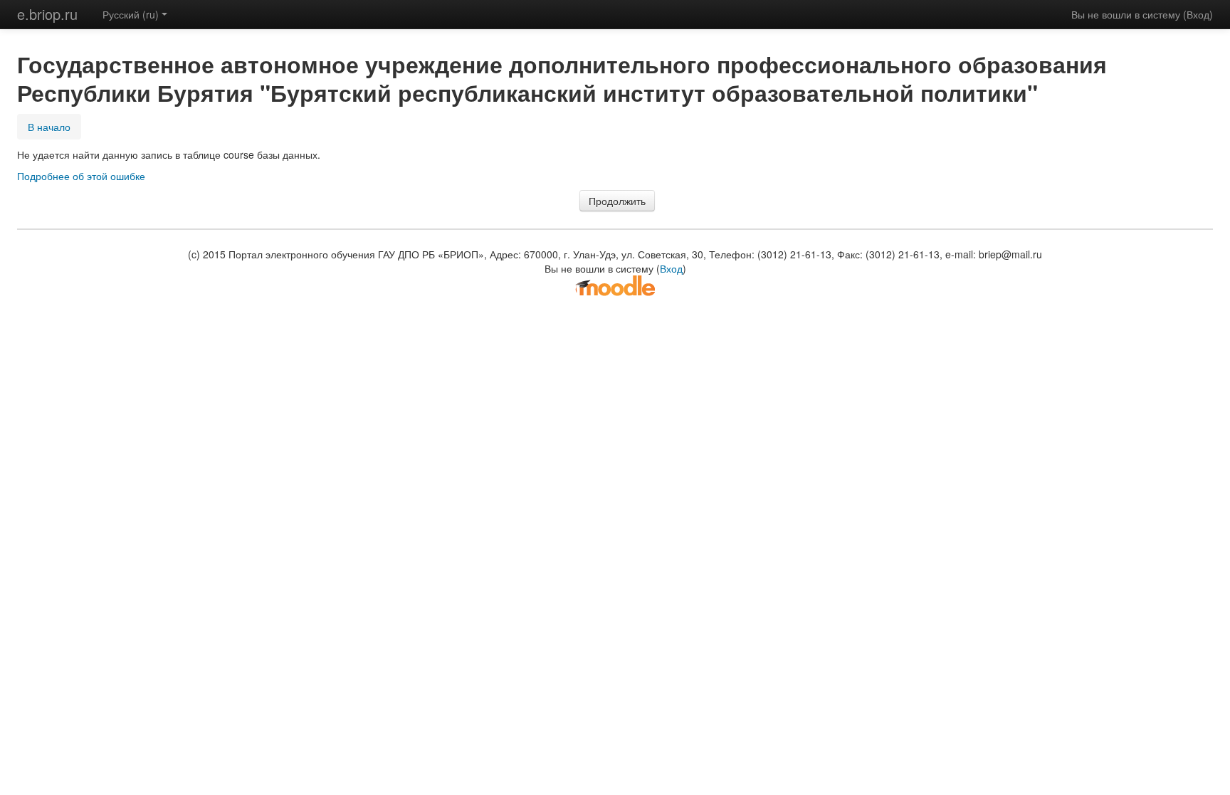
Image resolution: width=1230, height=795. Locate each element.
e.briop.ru (47, 14)
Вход (1198, 14)
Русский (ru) (130, 14)
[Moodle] (615, 285)
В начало (49, 127)
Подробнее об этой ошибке (81, 176)
